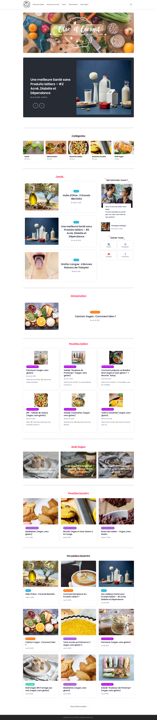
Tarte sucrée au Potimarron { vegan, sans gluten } (50, 86)
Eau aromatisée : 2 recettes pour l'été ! (116, 532)
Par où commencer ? (95, 316)
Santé (26, 156)
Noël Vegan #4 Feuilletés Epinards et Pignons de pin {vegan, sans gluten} (78, 468)
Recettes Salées (76, 156)
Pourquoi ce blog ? (118, 226)
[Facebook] (125, 255)
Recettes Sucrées (99, 156)
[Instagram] (125, 245)
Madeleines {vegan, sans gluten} (74, 689)
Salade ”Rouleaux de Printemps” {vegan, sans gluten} (75, 373)
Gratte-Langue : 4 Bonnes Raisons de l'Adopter (76, 265)
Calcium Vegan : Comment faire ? (40, 643)
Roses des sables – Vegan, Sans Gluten (78, 532)
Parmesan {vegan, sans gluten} (37, 371)
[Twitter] (109, 245)
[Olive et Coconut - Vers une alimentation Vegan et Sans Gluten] (26, 4)
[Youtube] (109, 255)
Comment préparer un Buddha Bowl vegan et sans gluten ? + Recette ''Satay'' (115, 373)
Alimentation (52, 156)
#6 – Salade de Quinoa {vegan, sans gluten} (37, 414)
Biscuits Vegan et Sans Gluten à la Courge (40, 532)
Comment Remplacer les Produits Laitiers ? (74, 595)
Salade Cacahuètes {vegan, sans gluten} (77, 414)
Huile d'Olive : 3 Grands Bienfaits (76, 197)
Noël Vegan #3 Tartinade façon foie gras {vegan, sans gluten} (116, 468)
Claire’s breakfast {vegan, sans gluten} (116, 414)
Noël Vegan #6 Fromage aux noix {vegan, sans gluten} (41, 470)
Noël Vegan (119, 156)
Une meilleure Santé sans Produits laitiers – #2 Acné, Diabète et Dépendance (76, 231)
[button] (35, 105)
